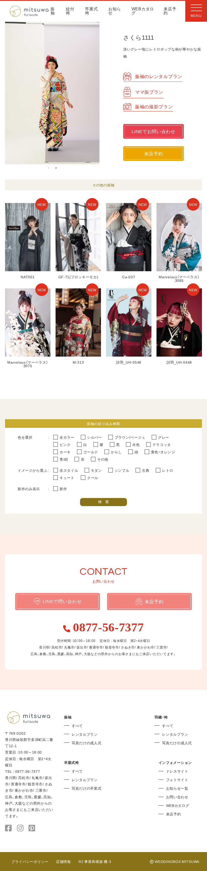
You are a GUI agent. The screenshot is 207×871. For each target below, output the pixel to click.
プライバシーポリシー (29, 861)
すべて (77, 725)
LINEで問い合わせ (62, 601)
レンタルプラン (85, 734)
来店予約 (170, 11)
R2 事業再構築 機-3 (95, 861)
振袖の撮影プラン (154, 106)
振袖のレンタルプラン (158, 76)
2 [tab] (56, 167)
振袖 (52, 11)
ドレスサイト (177, 771)
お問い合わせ (177, 796)
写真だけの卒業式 (86, 788)
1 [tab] (48, 167)
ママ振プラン (149, 91)
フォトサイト (177, 779)
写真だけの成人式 (86, 742)
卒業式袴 (91, 11)
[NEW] (27, 269)
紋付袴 (70, 11)
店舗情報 (63, 861)
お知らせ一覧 (177, 788)
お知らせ (114, 11)
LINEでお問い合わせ (153, 131)
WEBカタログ (143, 11)
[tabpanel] (52, 93)
